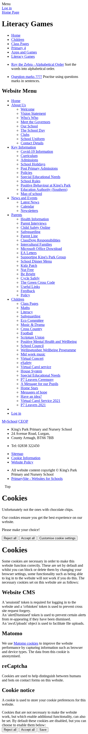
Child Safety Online (35, 227)
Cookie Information (25, 458)
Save (42, 729)
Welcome (27, 109)
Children (17, 40)
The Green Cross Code (38, 282)
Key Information (23, 147)
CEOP (23, 421)
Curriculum (29, 156)
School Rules (30, 181)
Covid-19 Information (37, 151)
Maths (25, 308)
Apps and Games (24, 52)
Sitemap (17, 454)
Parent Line (29, 236)
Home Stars (29, 388)
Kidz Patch (29, 266)
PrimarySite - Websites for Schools (37, 479)
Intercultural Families (36, 244)
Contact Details (32, 143)
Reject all (10, 538)
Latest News (30, 202)
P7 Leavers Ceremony (37, 380)
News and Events (24, 198)
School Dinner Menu (36, 261)
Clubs (25, 135)
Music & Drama (33, 325)
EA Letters (29, 253)
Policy (25, 295)
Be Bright (28, 274)
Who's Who (29, 118)
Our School (29, 126)
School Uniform (33, 139)
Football (27, 333)
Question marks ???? (26, 77)
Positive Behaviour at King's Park (46, 185)
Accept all (28, 538)
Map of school (31, 194)
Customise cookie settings (57, 538)
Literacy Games (23, 56)
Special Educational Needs (40, 177)
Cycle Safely (30, 278)
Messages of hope (34, 392)
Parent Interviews (33, 223)
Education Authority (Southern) (44, 189)
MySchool (9, 421)
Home (15, 35)
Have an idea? (31, 396)
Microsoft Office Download (41, 249)
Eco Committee (32, 320)
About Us (18, 105)
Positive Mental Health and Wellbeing (49, 342)
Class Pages (20, 44)
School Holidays (33, 164)
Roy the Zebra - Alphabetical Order (37, 64)
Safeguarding (30, 232)
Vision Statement (33, 113)
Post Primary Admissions (39, 168)
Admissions (29, 160)
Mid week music (33, 354)
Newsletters (29, 211)
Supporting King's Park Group (43, 257)
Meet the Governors (35, 122)
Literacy (27, 312)
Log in (7, 8)
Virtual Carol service (36, 367)
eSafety (26, 363)
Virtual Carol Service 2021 (40, 401)
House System (31, 371)
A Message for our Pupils (39, 384)
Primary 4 (18, 48)
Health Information (35, 219)
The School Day (33, 130)
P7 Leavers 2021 (33, 405)
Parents (16, 215)
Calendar (27, 206)
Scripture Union (32, 337)
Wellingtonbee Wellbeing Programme (48, 350)
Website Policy (22, 462)
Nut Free (27, 270)
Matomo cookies (26, 643)
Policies (26, 173)
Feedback (28, 291)
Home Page (10, 12)
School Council (32, 346)
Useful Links (30, 287)
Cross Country (31, 329)
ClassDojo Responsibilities (40, 240)
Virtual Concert (32, 358)
